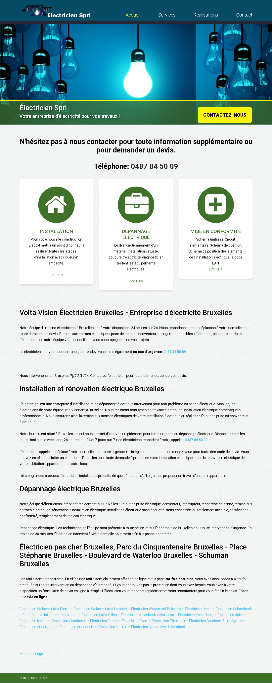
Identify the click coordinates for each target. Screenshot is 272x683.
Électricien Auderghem (38, 627)
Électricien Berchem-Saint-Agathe (216, 621)
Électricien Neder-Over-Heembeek (158, 627)
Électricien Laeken (112, 627)
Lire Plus (56, 275)
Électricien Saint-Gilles (99, 615)
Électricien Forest (104, 621)
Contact (244, 15)
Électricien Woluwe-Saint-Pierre (44, 609)
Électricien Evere (135, 621)
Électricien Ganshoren (68, 621)
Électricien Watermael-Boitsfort (156, 609)
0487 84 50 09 (154, 166)
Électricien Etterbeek (168, 621)
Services (167, 15)
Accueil (133, 15)
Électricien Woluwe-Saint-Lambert (100, 609)
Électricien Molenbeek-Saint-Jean (147, 615)
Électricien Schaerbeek (233, 609)
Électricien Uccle (198, 609)
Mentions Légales (34, 654)
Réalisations (206, 15)
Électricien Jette (230, 615)
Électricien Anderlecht (77, 627)
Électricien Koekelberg (195, 615)
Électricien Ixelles (33, 621)
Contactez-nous (224, 115)
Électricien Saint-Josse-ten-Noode (50, 615)
